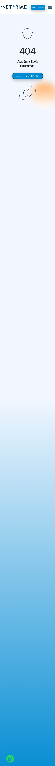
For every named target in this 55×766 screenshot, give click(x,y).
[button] (50, 7)
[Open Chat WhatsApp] (10, 759)
